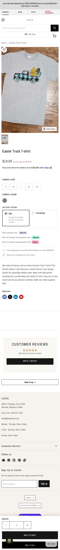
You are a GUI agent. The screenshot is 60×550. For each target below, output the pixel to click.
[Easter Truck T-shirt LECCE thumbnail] (5, 139)
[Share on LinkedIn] (15, 297)
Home (3, 42)
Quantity (5, 519)
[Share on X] (10, 297)
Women (5, 12)
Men (20, 12)
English (28, 497)
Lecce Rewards (49, 12)
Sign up (44, 483)
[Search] (55, 28)
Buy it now (30, 545)
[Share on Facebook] (4, 297)
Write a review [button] (30, 361)
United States (28, 505)
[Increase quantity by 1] (27, 525)
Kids (33, 12)
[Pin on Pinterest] (21, 297)
